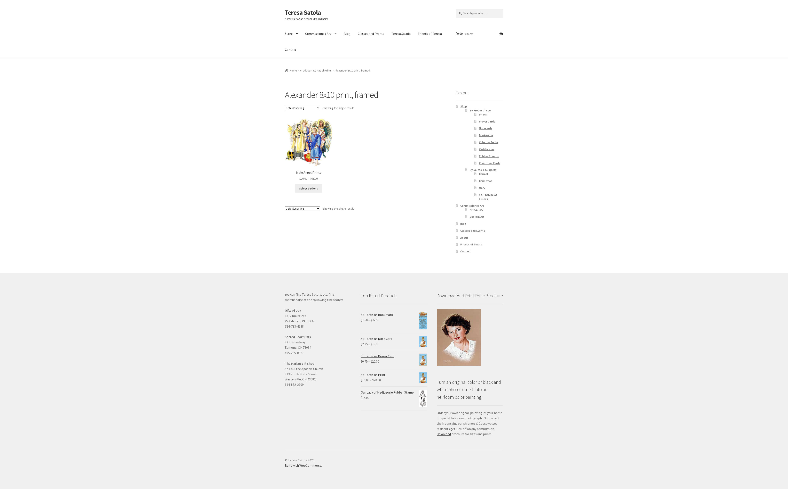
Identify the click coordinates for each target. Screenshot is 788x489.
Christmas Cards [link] (489, 163)
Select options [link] (308, 188)
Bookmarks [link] (486, 135)
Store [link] (289, 34)
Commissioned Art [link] (318, 34)
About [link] (464, 237)
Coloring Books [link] (488, 142)
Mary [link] (482, 188)
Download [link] (444, 434)
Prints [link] (483, 114)
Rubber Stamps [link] (489, 156)
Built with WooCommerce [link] (303, 465)
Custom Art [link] (477, 217)
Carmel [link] (483, 174)
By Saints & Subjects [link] (483, 170)
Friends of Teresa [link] (430, 34)
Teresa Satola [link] (303, 12)
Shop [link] (463, 106)
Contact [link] (290, 50)
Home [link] (293, 70)
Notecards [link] (485, 128)
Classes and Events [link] (371, 34)
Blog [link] (347, 34)
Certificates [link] (486, 149)
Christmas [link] (485, 181)
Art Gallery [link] (476, 210)
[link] (308, 150)
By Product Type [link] (480, 110)
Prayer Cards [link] (487, 121)
